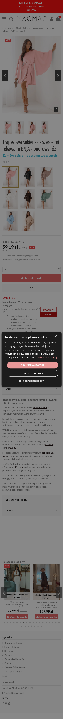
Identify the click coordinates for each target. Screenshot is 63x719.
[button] (31, 381)
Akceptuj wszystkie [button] (32, 365)
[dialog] (32, 359)
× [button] (56, 336)
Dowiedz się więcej (47, 357)
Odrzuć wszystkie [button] (32, 373)
